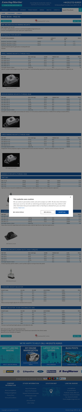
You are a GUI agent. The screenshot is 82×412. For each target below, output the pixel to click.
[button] (18, 212)
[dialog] (41, 206)
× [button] (70, 197)
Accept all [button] (62, 212)
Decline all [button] (47, 212)
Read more (21, 208)
